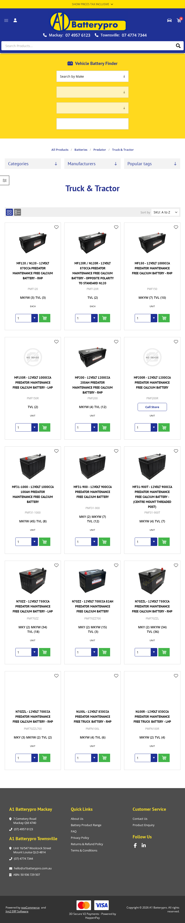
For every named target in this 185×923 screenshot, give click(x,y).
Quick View (56, 233)
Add (44, 318)
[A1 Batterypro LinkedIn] (146, 845)
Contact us (140, 819)
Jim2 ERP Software (17, 911)
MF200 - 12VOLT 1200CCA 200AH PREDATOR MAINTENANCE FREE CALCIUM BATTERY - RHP (92, 385)
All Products (59, 150)
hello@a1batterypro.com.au (33, 868)
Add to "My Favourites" (56, 227)
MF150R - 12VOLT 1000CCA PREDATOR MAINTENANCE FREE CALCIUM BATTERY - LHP (33, 382)
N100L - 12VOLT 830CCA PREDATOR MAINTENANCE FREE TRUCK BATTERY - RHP (92, 717)
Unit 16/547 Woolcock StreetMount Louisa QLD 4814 (32, 850)
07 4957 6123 (77, 35)
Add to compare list (56, 240)
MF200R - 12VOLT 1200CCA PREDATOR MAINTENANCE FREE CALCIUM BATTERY (152, 382)
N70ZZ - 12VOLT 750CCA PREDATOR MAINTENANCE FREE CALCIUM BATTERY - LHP (33, 606)
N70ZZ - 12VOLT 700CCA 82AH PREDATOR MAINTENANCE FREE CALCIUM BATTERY (92, 606)
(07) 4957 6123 (23, 829)
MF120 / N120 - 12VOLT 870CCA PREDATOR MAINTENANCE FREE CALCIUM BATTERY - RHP (33, 270)
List (17, 212)
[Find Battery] (169, 20)
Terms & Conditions (84, 850)
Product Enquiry (144, 825)
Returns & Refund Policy (87, 844)
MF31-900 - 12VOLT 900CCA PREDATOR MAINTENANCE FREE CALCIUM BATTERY (93, 492)
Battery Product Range (86, 825)
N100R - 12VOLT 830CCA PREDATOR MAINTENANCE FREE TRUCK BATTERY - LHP (152, 717)
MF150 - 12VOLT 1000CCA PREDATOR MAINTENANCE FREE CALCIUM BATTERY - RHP (152, 268)
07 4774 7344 (134, 35)
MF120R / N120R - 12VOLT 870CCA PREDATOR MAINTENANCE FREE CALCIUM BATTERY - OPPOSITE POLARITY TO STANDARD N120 (92, 273)
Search (178, 46)
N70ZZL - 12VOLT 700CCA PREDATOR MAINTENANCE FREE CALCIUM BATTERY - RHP (33, 717)
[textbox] (92, 45)
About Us (77, 819)
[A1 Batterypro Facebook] (138, 845)
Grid (9, 212)
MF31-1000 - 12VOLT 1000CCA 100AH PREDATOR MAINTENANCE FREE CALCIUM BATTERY (33, 494)
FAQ (73, 831)
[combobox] (23, 318)
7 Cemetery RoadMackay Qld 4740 (24, 821)
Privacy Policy (80, 838)
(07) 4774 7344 (23, 858)
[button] (34, 318)
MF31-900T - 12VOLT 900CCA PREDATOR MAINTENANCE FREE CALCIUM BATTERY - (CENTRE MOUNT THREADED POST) (152, 497)
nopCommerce (30, 907)
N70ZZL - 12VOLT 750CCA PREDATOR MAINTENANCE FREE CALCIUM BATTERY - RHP (152, 606)
